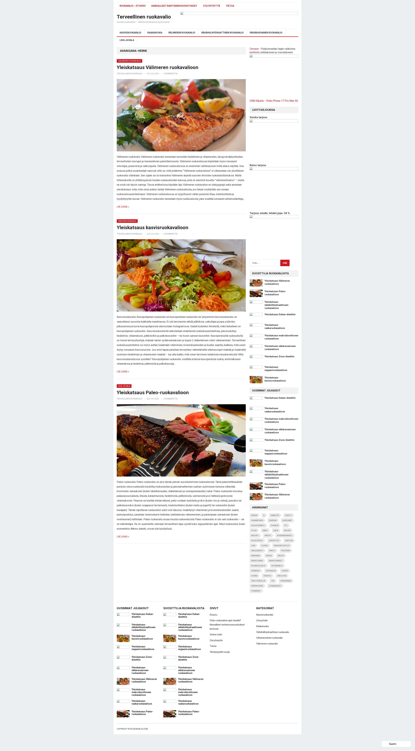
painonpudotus (281, 546)
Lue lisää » (123, 206)
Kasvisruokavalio (130, 32)
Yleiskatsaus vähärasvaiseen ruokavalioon (140, 670)
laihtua (289, 541)
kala (276, 530)
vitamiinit (256, 591)
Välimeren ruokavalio (181, 32)
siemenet (255, 571)
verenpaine (285, 581)
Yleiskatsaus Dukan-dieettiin (280, 314)
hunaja (274, 525)
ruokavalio (277, 566)
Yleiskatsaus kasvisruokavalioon (152, 227)
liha (253, 546)
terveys (267, 576)
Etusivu (213, 614)
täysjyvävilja (258, 581)
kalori (287, 530)
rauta (281, 556)
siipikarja (271, 571)
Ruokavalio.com (139, 729)
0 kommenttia (171, 73)
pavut (272, 551)
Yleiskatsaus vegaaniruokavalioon (143, 648)
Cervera (254, 48)
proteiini (285, 551)
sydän (254, 576)
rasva (269, 556)
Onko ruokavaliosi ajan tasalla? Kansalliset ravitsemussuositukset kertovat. (227, 624)
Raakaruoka (154, 32)
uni (272, 581)
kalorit (255, 536)
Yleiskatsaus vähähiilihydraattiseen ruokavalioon (276, 305)
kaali (265, 530)
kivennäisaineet (284, 536)
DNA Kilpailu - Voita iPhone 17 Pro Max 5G (274, 100)
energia (272, 520)
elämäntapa (257, 520)
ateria (254, 515)
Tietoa (230, 6)
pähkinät (255, 556)
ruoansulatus (258, 566)
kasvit (268, 536)
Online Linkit (216, 634)
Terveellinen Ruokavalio (129, 73)
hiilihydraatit (258, 525)
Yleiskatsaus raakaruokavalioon (142, 702)
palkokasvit (257, 551)
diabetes (275, 515)
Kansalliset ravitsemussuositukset (174, 6)
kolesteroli (257, 541)
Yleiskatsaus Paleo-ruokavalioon (153, 392)
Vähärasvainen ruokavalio (266, 32)
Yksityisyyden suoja (220, 652)
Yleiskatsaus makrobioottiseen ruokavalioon (141, 692)
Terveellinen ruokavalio (144, 16)
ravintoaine (257, 561)
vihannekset (275, 586)
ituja (253, 530)
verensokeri (257, 586)
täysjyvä (281, 576)
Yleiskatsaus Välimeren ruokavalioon (157, 67)
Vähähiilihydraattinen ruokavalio (222, 32)
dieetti (288, 515)
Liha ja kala (127, 40)
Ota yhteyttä (211, 6)
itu (285, 525)
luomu (264, 546)
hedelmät (287, 520)
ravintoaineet (276, 561)
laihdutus (274, 541)
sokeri (285, 571)
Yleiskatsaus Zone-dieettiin (279, 356)
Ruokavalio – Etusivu (133, 6)
